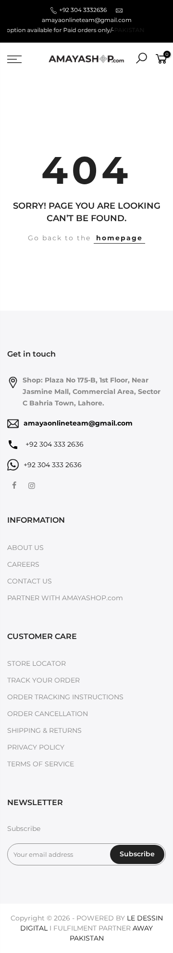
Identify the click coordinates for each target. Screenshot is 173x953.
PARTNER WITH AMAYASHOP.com (65, 598)
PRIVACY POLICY (35, 747)
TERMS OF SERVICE (40, 764)
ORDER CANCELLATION (47, 713)
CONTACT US (29, 581)
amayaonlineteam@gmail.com (87, 19)
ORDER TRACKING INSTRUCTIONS (65, 697)
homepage (119, 238)
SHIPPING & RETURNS (44, 730)
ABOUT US (25, 547)
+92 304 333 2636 (54, 444)
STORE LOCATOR (36, 663)
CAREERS (23, 564)
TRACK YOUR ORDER (43, 680)
